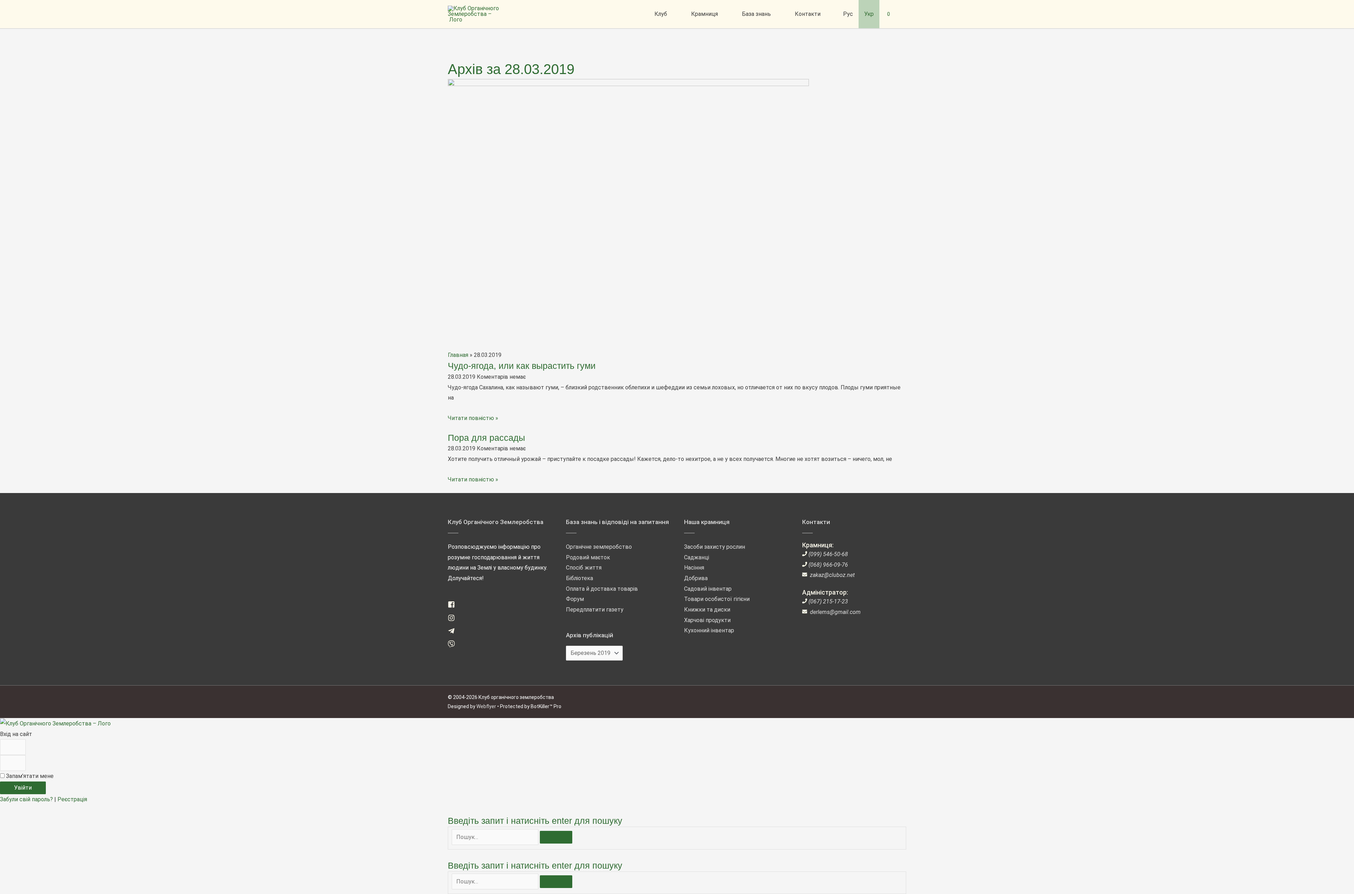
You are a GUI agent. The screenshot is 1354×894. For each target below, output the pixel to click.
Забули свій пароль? (27, 799)
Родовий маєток (588, 557)
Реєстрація (72, 799)
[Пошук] (556, 837)
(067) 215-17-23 (828, 601)
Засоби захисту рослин (714, 546)
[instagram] (454, 619)
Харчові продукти (707, 620)
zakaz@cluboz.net (832, 575)
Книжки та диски (707, 609)
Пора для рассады (486, 438)
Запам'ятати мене (29, 776)
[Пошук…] (496, 837)
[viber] (454, 645)
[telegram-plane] (454, 632)
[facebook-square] (454, 606)
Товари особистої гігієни (717, 599)
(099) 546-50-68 (828, 554)
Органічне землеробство (599, 546)
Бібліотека (579, 578)
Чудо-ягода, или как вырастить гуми (522, 366)
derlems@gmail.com (835, 612)
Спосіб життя (584, 567)
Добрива (696, 578)
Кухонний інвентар (709, 630)
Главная (458, 355)
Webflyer (486, 706)
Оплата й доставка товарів (602, 588)
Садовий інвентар (708, 588)
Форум (575, 599)
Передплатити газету (594, 609)
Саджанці (696, 557)
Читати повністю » (473, 418)
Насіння (694, 567)
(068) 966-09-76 (828, 564)
